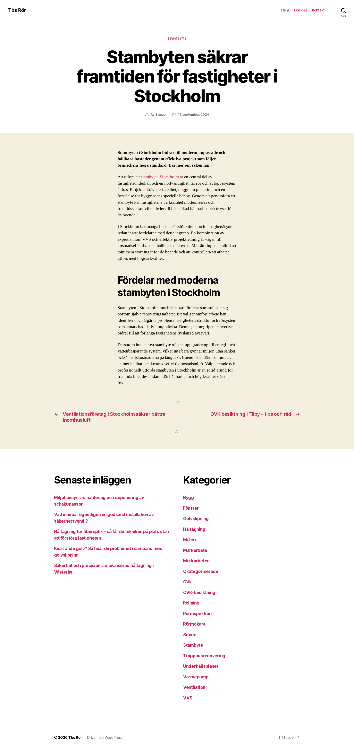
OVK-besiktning (199, 592)
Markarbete (195, 550)
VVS (187, 697)
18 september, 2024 (193, 114)
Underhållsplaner (201, 666)
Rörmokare (194, 624)
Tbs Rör (17, 10)
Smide (189, 634)
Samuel (160, 114)
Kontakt (318, 10)
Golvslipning (196, 518)
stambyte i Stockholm (160, 177)
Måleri (189, 539)
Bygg (188, 497)
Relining (191, 603)
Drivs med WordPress (105, 737)
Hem (285, 10)
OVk (187, 581)
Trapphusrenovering (204, 655)
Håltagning (194, 529)
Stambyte (177, 39)
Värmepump (196, 676)
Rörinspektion (197, 613)
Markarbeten (196, 560)
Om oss (300, 10)
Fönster (191, 508)
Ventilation (194, 687)
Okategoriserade (200, 571)
